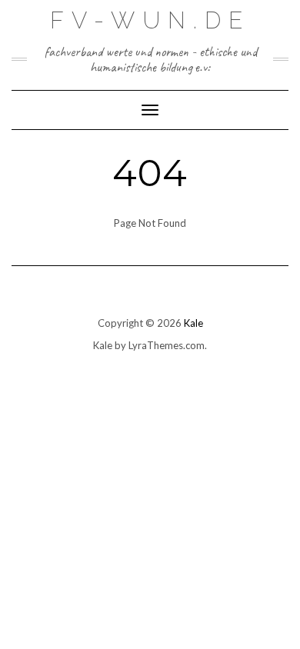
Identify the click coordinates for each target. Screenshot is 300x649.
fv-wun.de (150, 20)
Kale (193, 323)
